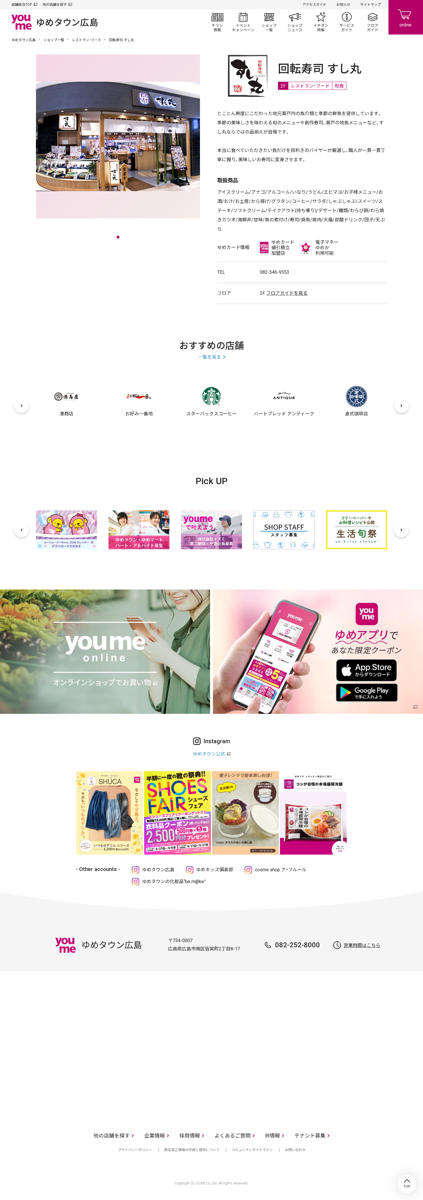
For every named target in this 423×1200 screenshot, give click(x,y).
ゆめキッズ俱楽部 (214, 869)
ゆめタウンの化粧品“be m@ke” (174, 881)
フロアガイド (373, 22)
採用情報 (189, 1136)
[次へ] (401, 405)
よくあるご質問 (232, 1136)
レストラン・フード (86, 40)
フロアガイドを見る (287, 293)
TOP (407, 1184)
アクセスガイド (314, 5)
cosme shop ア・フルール (280, 869)
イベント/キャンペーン (243, 22)
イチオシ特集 (321, 22)
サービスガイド (347, 22)
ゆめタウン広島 (24, 40)
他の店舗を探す (55, 5)
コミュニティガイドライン (252, 1150)
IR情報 (272, 1136)
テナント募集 (309, 1136)
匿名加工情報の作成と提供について (192, 1150)
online (405, 17)
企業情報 (154, 1136)
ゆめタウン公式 (209, 754)
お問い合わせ (295, 1150)
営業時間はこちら (362, 945)
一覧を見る (209, 357)
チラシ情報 (217, 22)
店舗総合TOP (22, 5)
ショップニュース (295, 22)
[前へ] (21, 405)
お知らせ (343, 5)
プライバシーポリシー (135, 1150)
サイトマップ (370, 5)
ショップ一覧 (269, 22)
